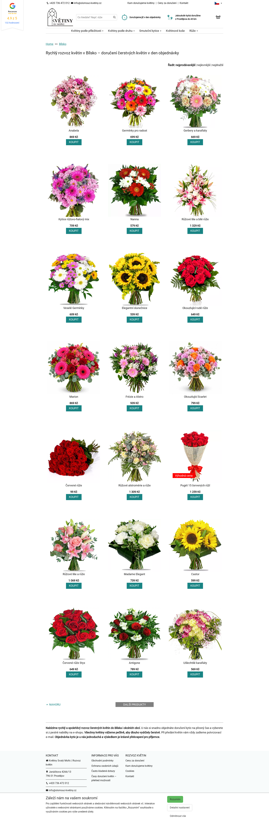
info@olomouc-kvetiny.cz (87, 3)
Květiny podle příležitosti (86, 30)
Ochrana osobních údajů (104, 765)
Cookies (129, 771)
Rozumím (175, 799)
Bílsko (62, 44)
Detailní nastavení (180, 807)
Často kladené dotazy (103, 771)
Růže (192, 30)
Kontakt (184, 3)
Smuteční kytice (149, 30)
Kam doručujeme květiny (141, 3)
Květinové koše (175, 30)
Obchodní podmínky (102, 760)
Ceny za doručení (167, 3)
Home (49, 44)
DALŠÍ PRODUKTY (134, 704)
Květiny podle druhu (120, 30)
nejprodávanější (185, 65)
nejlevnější (203, 65)
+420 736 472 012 (59, 3)
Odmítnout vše (178, 816)
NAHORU (55, 704)
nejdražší (217, 65)
